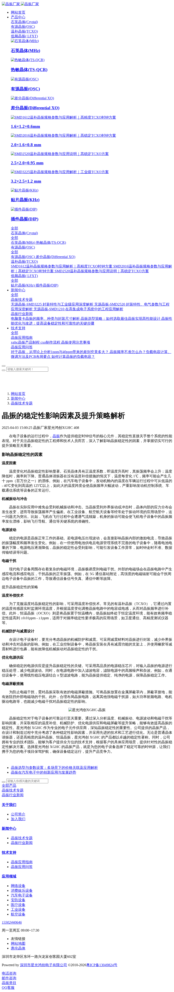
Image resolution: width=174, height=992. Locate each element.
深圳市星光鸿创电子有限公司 (43, 965)
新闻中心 (18, 398)
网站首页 (18, 12)
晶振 (56, 436)
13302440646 (12, 922)
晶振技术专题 (22, 403)
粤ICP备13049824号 (101, 965)
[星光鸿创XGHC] (87, 4)
